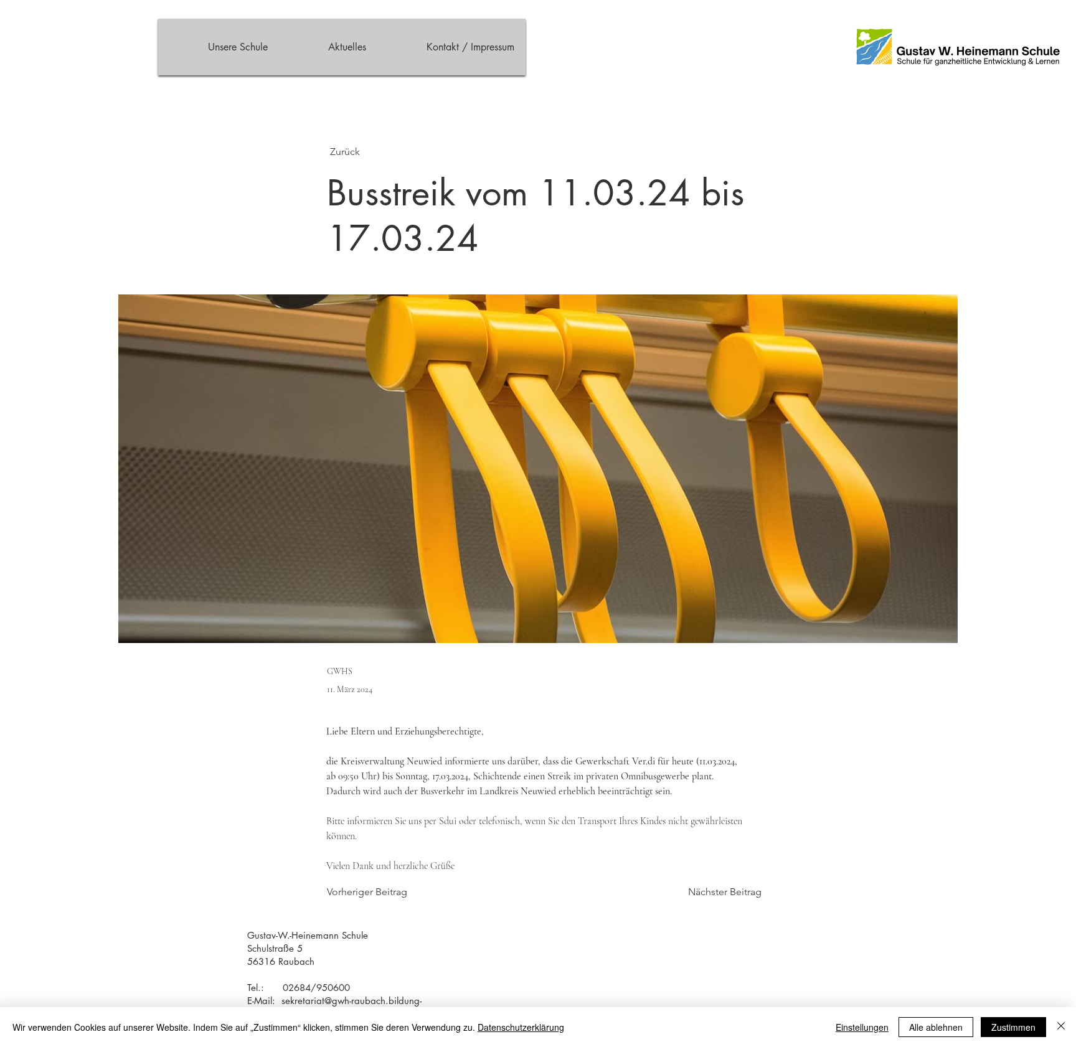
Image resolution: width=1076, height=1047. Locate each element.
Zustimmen (1013, 1027)
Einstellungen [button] (862, 1027)
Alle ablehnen (936, 1027)
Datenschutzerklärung (521, 1027)
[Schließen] (1061, 1027)
